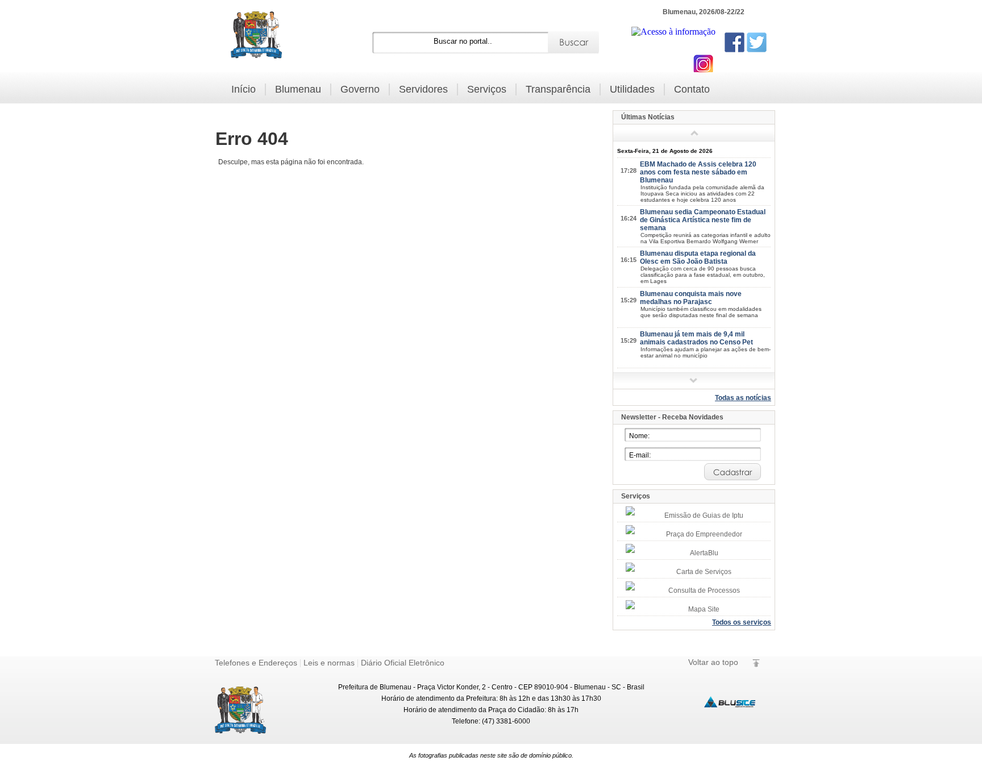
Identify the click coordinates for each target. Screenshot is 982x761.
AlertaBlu (704, 553)
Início (243, 89)
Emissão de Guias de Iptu (703, 515)
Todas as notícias (743, 398)
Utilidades (632, 89)
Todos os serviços (741, 622)
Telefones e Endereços (256, 662)
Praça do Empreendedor (704, 534)
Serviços (486, 89)
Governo (360, 89)
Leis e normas (329, 662)
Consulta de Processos (704, 590)
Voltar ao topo (713, 662)
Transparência (558, 89)
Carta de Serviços (703, 572)
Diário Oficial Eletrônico (402, 662)
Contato (692, 89)
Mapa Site (703, 609)
